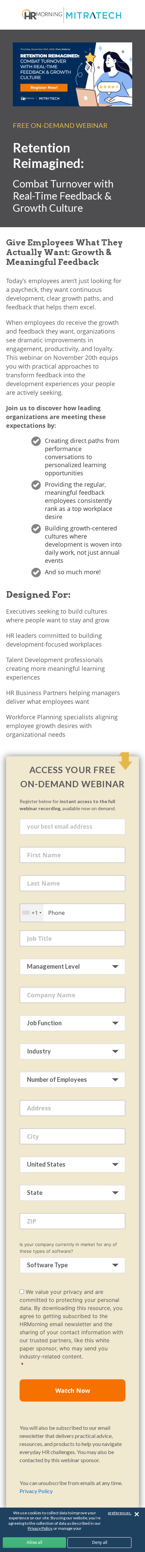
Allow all (34, 1542)
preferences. (120, 1512)
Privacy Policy (36, 1491)
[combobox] (32, 913)
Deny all (99, 1542)
